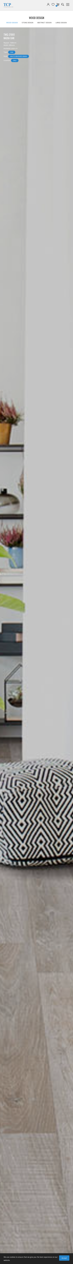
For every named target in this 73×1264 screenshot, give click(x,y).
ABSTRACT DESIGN (44, 23)
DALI (14, 60)
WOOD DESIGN (12, 23)
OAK (11, 52)
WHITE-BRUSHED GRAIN (18, 56)
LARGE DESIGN (61, 23)
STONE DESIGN (27, 23)
